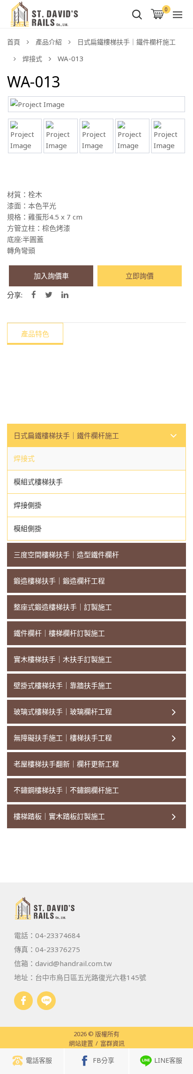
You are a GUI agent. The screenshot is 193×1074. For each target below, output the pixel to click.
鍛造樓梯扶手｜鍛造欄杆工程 (59, 580)
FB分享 (103, 1060)
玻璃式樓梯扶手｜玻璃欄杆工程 (63, 711)
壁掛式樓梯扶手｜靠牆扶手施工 (63, 685)
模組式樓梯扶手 (38, 481)
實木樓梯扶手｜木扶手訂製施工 (63, 659)
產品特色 (35, 333)
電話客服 (39, 1060)
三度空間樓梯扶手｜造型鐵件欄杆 (66, 554)
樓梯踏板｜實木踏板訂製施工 (59, 816)
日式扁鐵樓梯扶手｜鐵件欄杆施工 (126, 41)
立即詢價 (140, 275)
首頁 (13, 41)
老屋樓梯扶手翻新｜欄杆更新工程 (66, 763)
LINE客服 (168, 1060)
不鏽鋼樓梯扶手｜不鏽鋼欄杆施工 (66, 790)
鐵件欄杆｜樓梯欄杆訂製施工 (59, 633)
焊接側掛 (28, 505)
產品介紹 (49, 41)
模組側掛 (28, 528)
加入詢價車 (51, 275)
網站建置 (81, 1043)
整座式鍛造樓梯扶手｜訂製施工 (63, 607)
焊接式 (32, 58)
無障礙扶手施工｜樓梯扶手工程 (63, 737)
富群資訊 (112, 1043)
